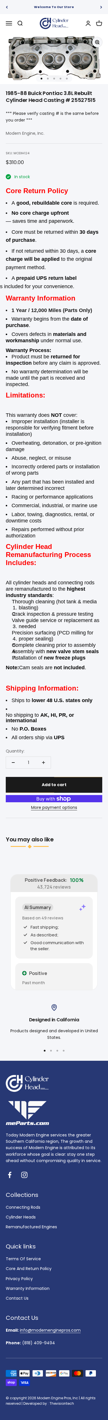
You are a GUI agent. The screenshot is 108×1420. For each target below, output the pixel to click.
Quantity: (15, 751)
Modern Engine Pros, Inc (57, 1398)
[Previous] (7, 7)
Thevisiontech (62, 1403)
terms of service (23, 1259)
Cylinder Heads (21, 1217)
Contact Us (17, 1298)
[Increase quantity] (43, 762)
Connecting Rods (23, 1207)
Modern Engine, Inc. (25, 133)
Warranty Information (28, 1288)
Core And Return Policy (29, 1268)
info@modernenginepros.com (50, 1330)
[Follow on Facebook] (10, 1175)
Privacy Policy (19, 1279)
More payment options (54, 807)
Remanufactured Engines (31, 1227)
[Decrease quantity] (13, 762)
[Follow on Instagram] (24, 1175)
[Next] (101, 7)
